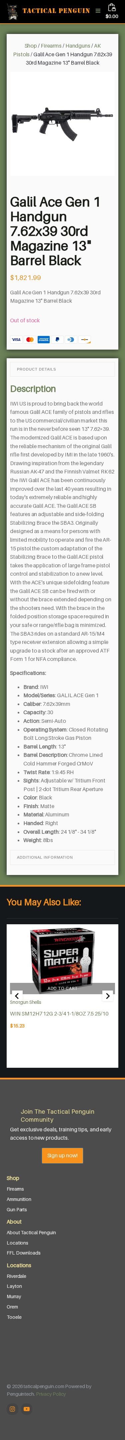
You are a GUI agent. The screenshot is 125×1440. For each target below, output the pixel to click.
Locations (17, 1243)
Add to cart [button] (63, 988)
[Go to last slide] (17, 996)
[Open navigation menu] (98, 11)
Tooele (14, 1317)
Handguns (77, 45)
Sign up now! (62, 1155)
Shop (31, 45)
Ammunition (19, 1199)
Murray (14, 1296)
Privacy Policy (51, 1394)
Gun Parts (17, 1209)
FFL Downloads (24, 1253)
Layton (14, 1286)
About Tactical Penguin (31, 1232)
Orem (12, 1306)
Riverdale (16, 1276)
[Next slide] (107, 996)
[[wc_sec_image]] (62, 961)
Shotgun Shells (25, 1002)
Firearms (51, 45)
